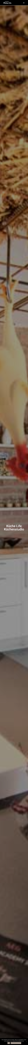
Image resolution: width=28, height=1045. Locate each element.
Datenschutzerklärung (16, 1043)
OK (8, 1043)
